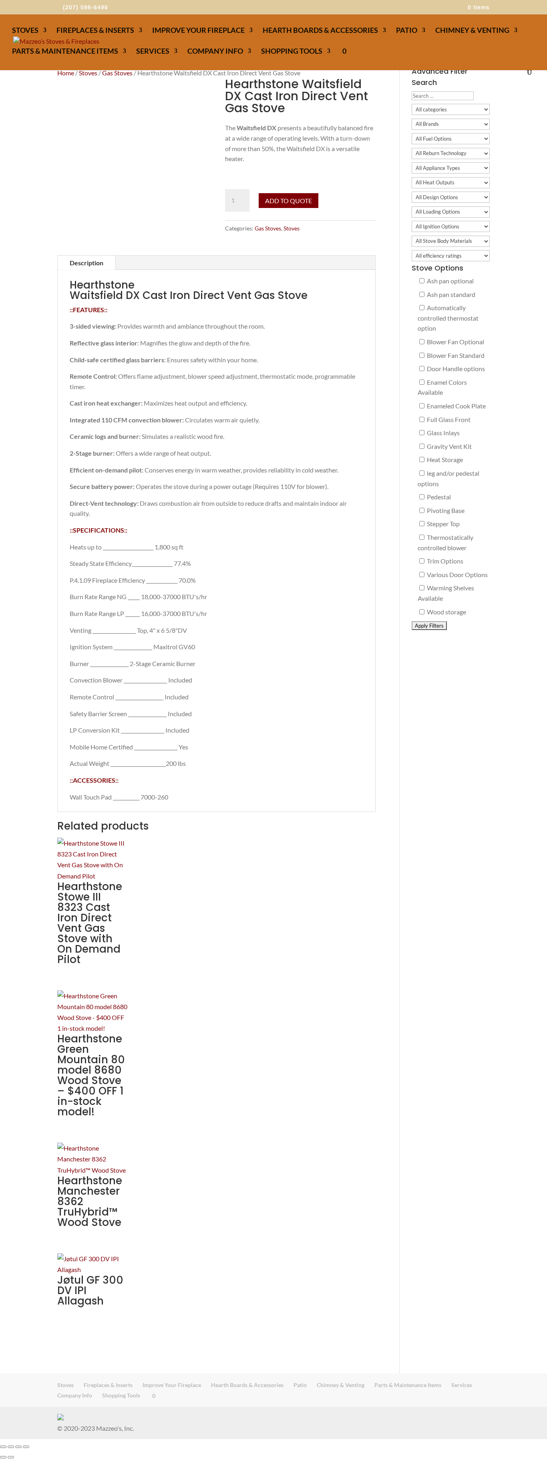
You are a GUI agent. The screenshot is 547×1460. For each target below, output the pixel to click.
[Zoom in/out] (3, 1447)
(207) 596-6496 (85, 7)
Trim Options (444, 561)
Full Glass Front (448, 419)
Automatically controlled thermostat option (448, 318)
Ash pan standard (450, 294)
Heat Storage (444, 459)
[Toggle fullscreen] (11, 1447)
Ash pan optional (450, 281)
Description (86, 263)
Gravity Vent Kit (449, 446)
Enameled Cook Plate (456, 406)
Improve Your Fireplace (198, 30)
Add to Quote (288, 200)
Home (65, 73)
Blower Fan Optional (455, 341)
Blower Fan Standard (455, 355)
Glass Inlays (443, 432)
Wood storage (446, 612)
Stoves (25, 30)
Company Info (215, 51)
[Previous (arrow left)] (3, 1457)
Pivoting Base (445, 510)
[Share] (18, 1447)
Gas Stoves (117, 73)
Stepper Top (443, 523)
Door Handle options (455, 368)
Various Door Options (457, 574)
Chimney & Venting (472, 30)
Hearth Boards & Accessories (320, 30)
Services (152, 51)
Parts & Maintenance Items (65, 51)
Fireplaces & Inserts (95, 30)
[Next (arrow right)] (11, 1457)
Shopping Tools (291, 51)
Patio (406, 30)
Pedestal (438, 497)
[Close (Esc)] (26, 1447)
